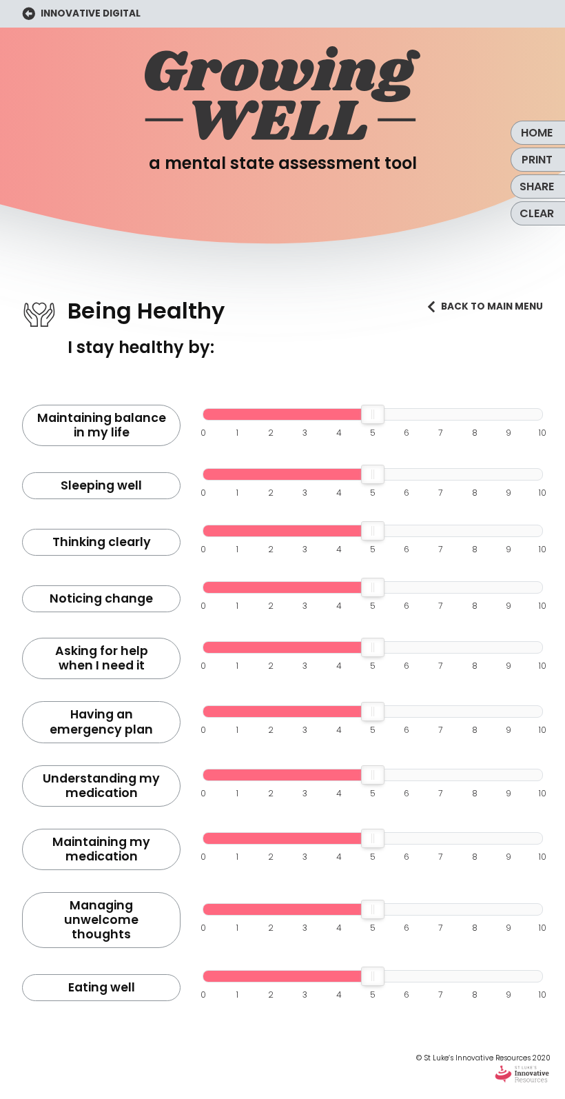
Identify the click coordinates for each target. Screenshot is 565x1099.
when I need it (101, 658)
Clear (537, 213)
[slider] (372, 414)
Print (537, 160)
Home (537, 133)
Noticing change (101, 598)
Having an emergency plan (101, 721)
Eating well (101, 987)
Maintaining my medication (101, 849)
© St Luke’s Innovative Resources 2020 (483, 1058)
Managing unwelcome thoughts (101, 919)
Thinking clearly (101, 542)
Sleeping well (101, 485)
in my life (101, 425)
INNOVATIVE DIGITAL (90, 13)
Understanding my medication (101, 785)
